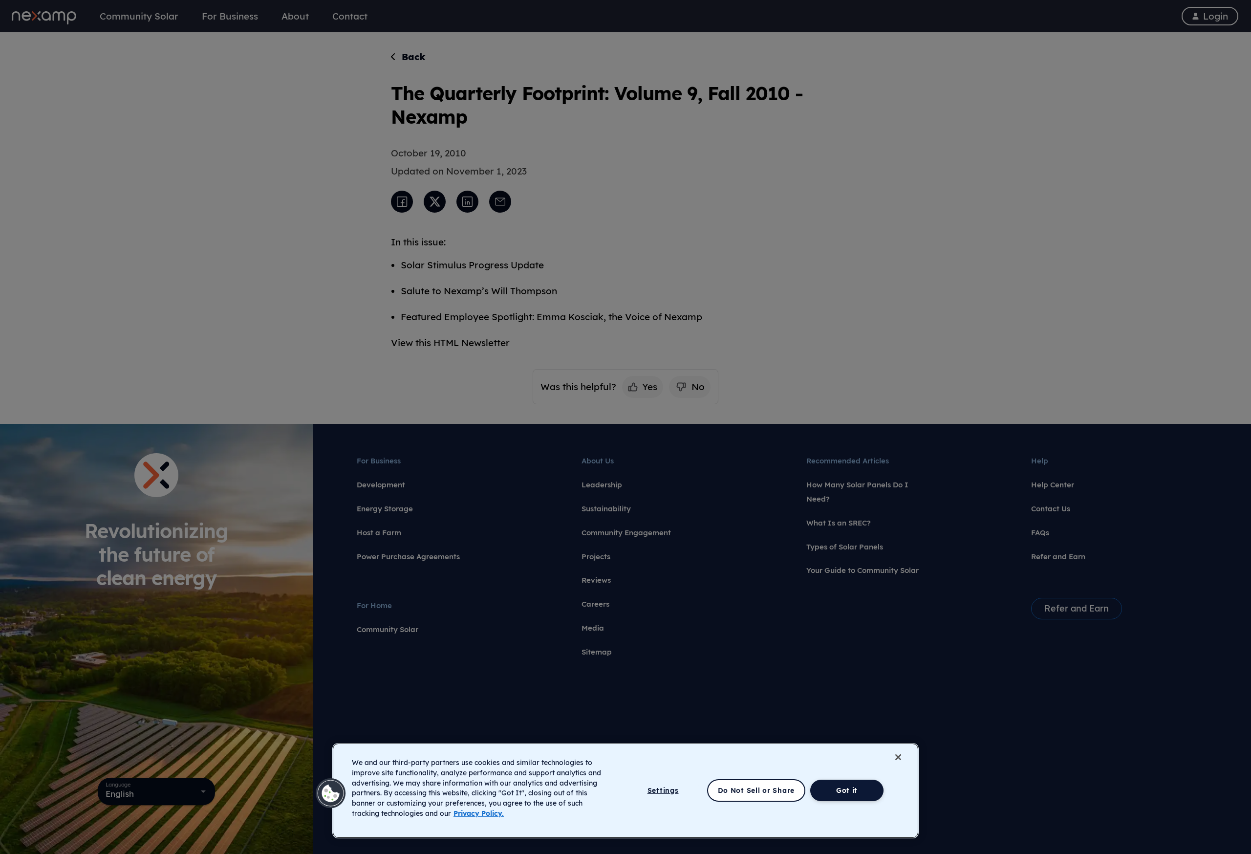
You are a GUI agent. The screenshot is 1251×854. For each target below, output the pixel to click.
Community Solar (387, 629)
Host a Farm (379, 532)
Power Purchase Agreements (408, 556)
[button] (330, 793)
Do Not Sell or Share (756, 790)
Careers (595, 604)
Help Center (1052, 484)
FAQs (1040, 532)
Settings (663, 790)
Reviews (596, 580)
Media (593, 628)
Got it (847, 790)
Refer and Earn (1058, 556)
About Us (598, 460)
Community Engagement (626, 532)
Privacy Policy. (478, 813)
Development (381, 484)
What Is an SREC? (838, 522)
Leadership (602, 484)
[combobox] (156, 791)
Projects (596, 556)
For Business (379, 460)
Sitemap (597, 652)
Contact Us (1050, 508)
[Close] (898, 757)
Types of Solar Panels (844, 546)
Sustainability (606, 508)
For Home (374, 605)
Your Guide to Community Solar (862, 570)
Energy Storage (385, 508)
